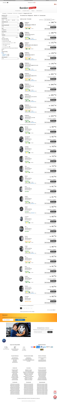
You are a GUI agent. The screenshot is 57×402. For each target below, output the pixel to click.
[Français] (55, 4)
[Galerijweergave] (54, 19)
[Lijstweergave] (53, 19)
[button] (55, 392)
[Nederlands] (54, 4)
